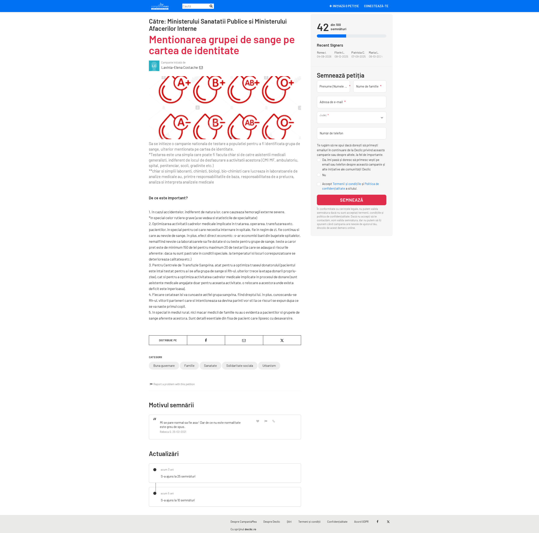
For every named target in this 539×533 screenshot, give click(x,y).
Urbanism (269, 365)
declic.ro (250, 529)
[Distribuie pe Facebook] (206, 340)
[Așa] (258, 421)
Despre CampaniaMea (244, 521)
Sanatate (210, 365)
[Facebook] (377, 522)
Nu (324, 175)
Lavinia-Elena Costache (180, 67)
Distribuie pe (168, 340)
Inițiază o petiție (346, 6)
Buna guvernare (164, 365)
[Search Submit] (211, 6)
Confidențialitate (337, 521)
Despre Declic (271, 521)
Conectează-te (376, 6)
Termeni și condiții (309, 521)
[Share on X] (282, 340)
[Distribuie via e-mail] (244, 340)
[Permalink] (274, 421)
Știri (289, 521)
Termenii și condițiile (347, 184)
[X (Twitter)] (388, 522)
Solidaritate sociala (239, 365)
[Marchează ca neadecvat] (266, 421)
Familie (189, 365)
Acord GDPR (361, 521)
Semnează (351, 200)
